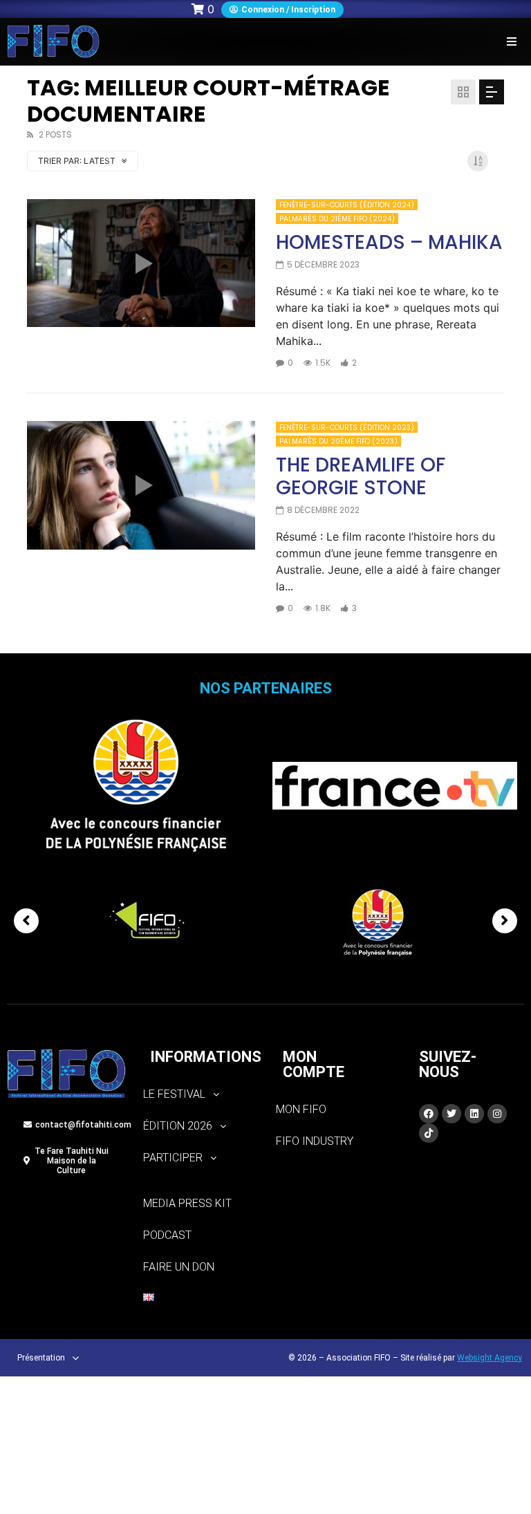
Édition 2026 (177, 1125)
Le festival (174, 1094)
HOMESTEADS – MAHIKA (389, 242)
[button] (512, 41)
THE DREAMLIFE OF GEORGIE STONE (360, 476)
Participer (173, 1157)
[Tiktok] (428, 1133)
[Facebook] (428, 1113)
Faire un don (178, 1266)
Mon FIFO (301, 1109)
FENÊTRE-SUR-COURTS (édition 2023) (346, 427)
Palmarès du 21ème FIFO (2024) (337, 219)
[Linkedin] (474, 1113)
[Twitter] (451, 1113)
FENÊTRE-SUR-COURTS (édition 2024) (346, 205)
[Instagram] (497, 1113)
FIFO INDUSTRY (314, 1141)
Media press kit (187, 1203)
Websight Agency (489, 1358)
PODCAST (167, 1235)
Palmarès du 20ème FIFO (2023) (338, 441)
